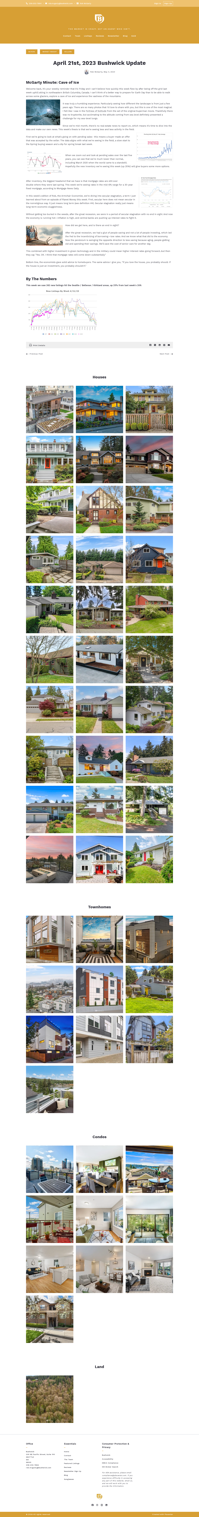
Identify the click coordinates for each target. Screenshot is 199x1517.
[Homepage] (99, 18)
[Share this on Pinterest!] (164, 345)
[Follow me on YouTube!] (102, 1505)
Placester (169, 1514)
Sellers (68, 52)
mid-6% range (110, 185)
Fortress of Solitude (96, 111)
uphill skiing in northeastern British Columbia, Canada (60, 92)
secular (98, 199)
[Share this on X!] (155, 345)
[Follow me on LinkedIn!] (106, 1505)
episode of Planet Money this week (68, 199)
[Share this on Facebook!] (150, 345)
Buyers (31, 52)
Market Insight (49, 52)
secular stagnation (111, 196)
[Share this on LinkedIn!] (160, 345)
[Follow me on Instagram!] (97, 1505)
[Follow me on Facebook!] (93, 1505)
